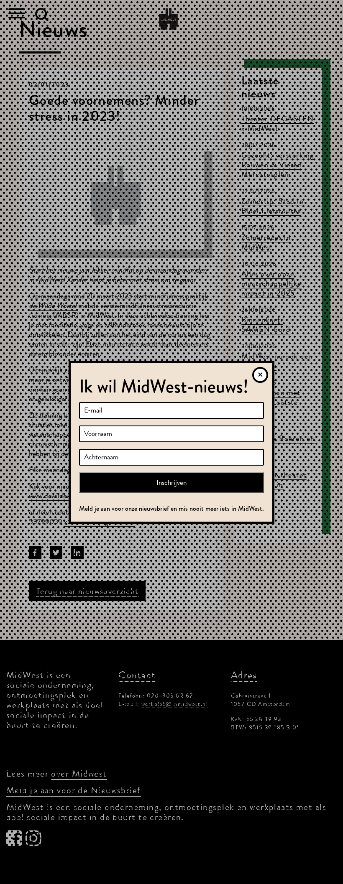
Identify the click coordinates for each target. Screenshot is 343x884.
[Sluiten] (260, 375)
